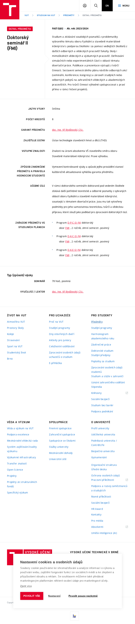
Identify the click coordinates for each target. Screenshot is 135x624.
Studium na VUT (46, 15)
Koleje (10, 334)
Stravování (13, 340)
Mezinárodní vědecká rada (22, 440)
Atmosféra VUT (16, 321)
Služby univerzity (58, 446)
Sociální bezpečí (100, 399)
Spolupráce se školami (62, 440)
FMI (67, 228)
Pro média (97, 520)
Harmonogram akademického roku (102, 336)
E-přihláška (55, 363)
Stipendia (96, 386)
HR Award (97, 509)
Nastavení (54, 596)
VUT (27, 15)
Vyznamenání (99, 457)
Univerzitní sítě (57, 459)
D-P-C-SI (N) (74, 222)
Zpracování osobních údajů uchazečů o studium (64, 355)
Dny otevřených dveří (61, 334)
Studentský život (16, 352)
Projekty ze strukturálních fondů (22, 484)
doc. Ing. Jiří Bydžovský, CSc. (67, 129)
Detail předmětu (92, 15)
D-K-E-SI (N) (74, 250)
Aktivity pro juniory (60, 340)
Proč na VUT (56, 321)
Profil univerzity (100, 428)
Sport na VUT (14, 346)
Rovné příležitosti (101, 496)
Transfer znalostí (17, 463)
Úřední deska (99, 469)
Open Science (15, 469)
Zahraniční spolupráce (62, 434)
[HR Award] (74, 616)
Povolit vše (31, 596)
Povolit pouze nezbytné (83, 596)
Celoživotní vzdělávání (61, 346)
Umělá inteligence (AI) (104, 533)
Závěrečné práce (101, 344)
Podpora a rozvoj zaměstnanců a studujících (109, 488)
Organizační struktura (104, 465)
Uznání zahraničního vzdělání (108, 382)
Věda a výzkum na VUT (20, 428)
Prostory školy (15, 328)
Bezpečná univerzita (103, 451)
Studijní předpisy (101, 355)
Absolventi (101, 527)
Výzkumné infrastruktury (21, 457)
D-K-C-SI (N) (74, 236)
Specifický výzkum (17, 492)
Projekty (12, 475)
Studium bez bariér (102, 405)
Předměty (69, 15)
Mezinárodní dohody (61, 453)
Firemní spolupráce (60, 428)
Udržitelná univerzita (103, 434)
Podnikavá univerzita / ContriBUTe (104, 443)
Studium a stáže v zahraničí (107, 376)
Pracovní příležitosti (107, 480)
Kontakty (96, 514)
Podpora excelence (18, 434)
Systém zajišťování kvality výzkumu (22, 449)
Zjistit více (26, 586)
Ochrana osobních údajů (105, 475)
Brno (10, 358)
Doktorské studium (102, 350)
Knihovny (101, 393)
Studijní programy (59, 328)
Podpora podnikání (102, 411)
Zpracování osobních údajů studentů (107, 369)
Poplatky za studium (103, 361)
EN (107, 5)
